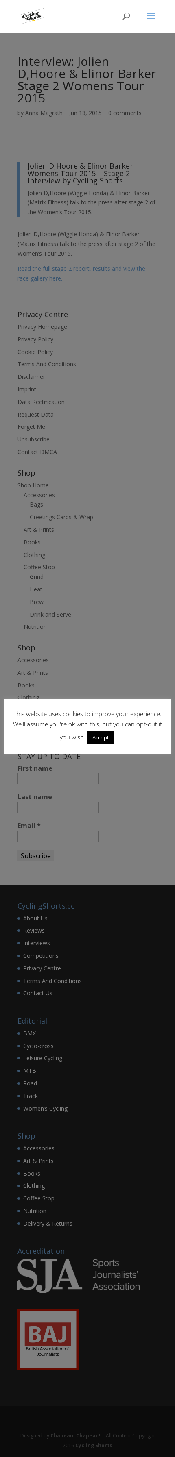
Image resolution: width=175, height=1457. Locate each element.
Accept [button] (100, 737)
